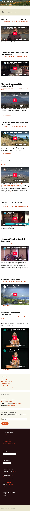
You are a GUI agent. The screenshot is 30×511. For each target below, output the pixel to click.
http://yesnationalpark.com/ (17, 192)
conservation (20, 21)
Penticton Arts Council (6, 147)
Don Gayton (14, 22)
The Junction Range (5, 383)
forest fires (20, 206)
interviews (25, 21)
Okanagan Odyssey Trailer (10, 279)
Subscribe (5, 423)
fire (17, 206)
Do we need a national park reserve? (14, 161)
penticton (19, 126)
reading (18, 56)
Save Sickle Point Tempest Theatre (13, 19)
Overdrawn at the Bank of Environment (10, 314)
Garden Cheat (4, 379)
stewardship (17, 316)
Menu (2, 7)
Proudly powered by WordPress (8, 508)
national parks (19, 163)
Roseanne (3, 401)
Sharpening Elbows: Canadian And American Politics (12, 387)
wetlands (19, 243)
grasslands (19, 88)
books (15, 281)
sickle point (3, 22)
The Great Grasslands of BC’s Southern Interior (11, 85)
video (8, 22)
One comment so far (7, 76)
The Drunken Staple (5, 385)
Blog (14, 21)
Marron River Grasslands (6, 381)
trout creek (24, 126)
